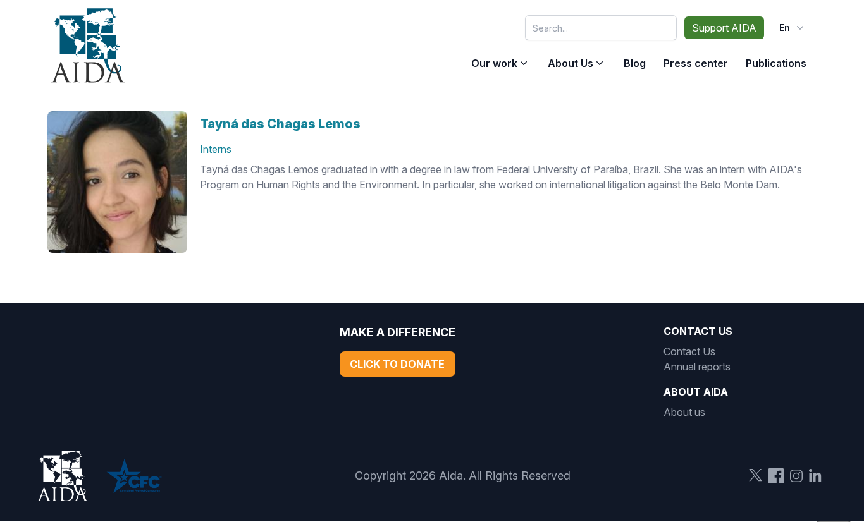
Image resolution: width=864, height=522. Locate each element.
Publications (776, 63)
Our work (494, 63)
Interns (215, 149)
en (784, 27)
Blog (635, 63)
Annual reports (697, 366)
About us (684, 412)
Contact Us (689, 351)
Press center (695, 63)
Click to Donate (397, 364)
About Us (570, 63)
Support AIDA (724, 27)
